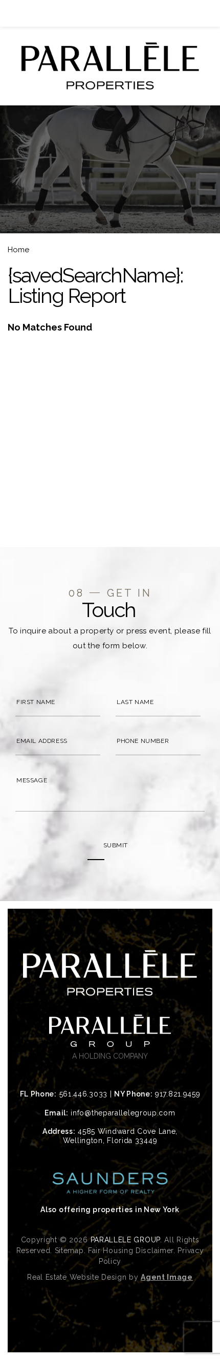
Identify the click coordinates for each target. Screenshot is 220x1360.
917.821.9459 (177, 1094)
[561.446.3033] (110, 13)
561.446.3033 (83, 1094)
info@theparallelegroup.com (123, 1113)
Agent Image (167, 1277)
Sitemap (69, 1250)
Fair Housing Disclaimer (130, 1250)
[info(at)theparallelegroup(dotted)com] (195, 13)
